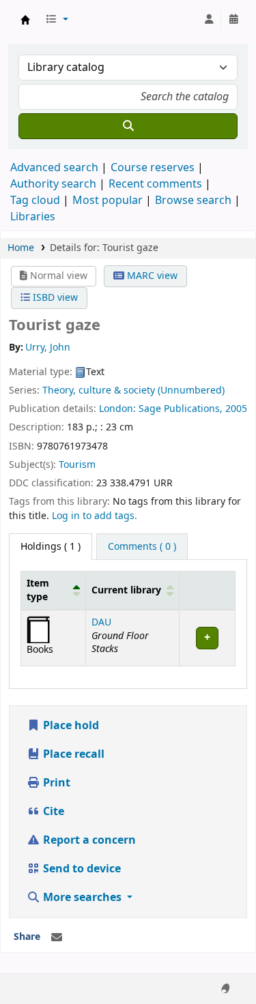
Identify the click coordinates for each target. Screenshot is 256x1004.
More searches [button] (82, 897)
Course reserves (153, 168)
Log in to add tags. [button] (94, 516)
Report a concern (88, 840)
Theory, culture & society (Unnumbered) (133, 390)
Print (55, 783)
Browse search (193, 200)
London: (119, 409)
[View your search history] (233, 20)
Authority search (53, 184)
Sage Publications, (182, 409)
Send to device (80, 869)
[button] (57, 20)
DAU (101, 622)
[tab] (142, 547)
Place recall (72, 754)
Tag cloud (35, 200)
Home (21, 248)
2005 (236, 409)
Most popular (107, 200)
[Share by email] (56, 938)
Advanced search (54, 168)
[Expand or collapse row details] (207, 638)
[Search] (128, 126)
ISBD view (54, 298)
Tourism (77, 465)
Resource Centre (25, 20)
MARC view (150, 276)
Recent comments (155, 184)
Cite (52, 811)
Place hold (69, 726)
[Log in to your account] (209, 20)
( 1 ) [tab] (50, 547)
